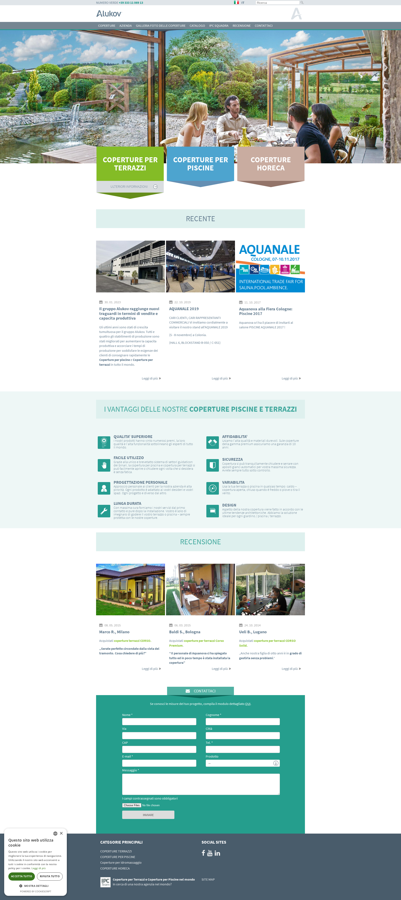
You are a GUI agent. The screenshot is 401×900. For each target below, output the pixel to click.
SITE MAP (208, 879)
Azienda (125, 25)
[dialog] (35, 862)
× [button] (61, 833)
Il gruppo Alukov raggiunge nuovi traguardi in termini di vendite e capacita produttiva (129, 313)
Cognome (212, 715)
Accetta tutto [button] (21, 876)
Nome (126, 715)
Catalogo (197, 25)
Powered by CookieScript (35, 891)
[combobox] (55, 833)
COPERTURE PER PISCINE (200, 164)
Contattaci (264, 25)
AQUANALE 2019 (184, 308)
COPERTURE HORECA (115, 868)
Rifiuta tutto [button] (50, 876)
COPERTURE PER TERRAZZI (130, 164)
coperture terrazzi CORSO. (132, 641)
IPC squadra (218, 25)
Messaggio (129, 770)
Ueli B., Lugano (253, 631)
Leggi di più (150, 378)
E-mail (126, 756)
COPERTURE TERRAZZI (116, 851)
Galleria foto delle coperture (160, 25)
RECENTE (200, 218)
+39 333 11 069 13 (131, 2)
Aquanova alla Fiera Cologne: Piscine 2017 (265, 311)
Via (124, 728)
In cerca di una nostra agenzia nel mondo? (142, 884)
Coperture (106, 25)
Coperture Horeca (271, 164)
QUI (247, 704)
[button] (35, 886)
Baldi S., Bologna (184, 631)
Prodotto (212, 756)
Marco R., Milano (114, 631)
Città (209, 728)
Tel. (208, 742)
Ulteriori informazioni (199, 186)
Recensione (242, 25)
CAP (125, 742)
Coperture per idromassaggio (121, 862)
